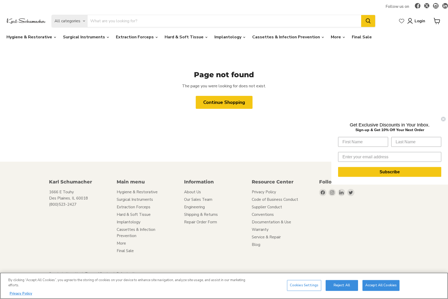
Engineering (194, 207)
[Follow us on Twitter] (426, 6)
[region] (224, 286)
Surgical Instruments (84, 37)
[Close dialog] (443, 119)
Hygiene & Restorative (29, 37)
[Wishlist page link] (401, 21)
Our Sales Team (198, 199)
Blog (256, 244)
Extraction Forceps (135, 37)
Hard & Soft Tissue (185, 37)
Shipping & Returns (201, 214)
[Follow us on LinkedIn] (445, 6)
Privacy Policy (264, 192)
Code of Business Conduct (275, 199)
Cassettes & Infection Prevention (286, 37)
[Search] (368, 21)
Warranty (260, 229)
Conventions (263, 214)
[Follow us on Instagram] (436, 6)
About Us (192, 192)
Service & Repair (266, 237)
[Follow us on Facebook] (418, 6)
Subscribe (390, 172)
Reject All (342, 285)
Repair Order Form (200, 222)
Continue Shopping (224, 102)
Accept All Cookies (381, 285)
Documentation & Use (271, 222)
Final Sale (362, 37)
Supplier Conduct (267, 207)
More (336, 37)
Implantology (228, 37)
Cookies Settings (304, 285)
